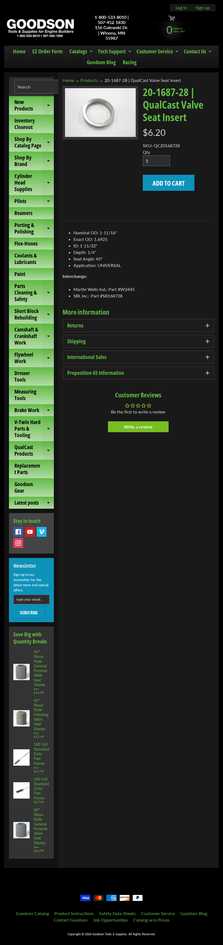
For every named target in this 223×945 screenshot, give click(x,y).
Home (19, 51)
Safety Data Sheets (117, 913)
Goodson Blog (101, 62)
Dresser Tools (22, 376)
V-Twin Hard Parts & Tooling (34, 428)
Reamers (23, 213)
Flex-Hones (26, 243)
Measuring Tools (25, 395)
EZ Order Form (47, 51)
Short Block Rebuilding (34, 314)
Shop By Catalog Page (34, 142)
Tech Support (115, 52)
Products (89, 80)
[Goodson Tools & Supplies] (40, 27)
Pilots (34, 202)
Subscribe (29, 613)
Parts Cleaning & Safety (34, 292)
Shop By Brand (34, 161)
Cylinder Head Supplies (34, 182)
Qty (146, 152)
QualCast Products (34, 450)
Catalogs (81, 52)
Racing (130, 62)
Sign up (203, 7)
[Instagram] (18, 543)
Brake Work (34, 411)
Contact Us (198, 52)
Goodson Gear (23, 487)
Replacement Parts (27, 469)
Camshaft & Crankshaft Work (34, 336)
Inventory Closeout (24, 124)
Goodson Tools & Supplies (109, 934)
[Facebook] (18, 532)
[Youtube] (30, 532)
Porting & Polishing (34, 228)
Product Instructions (74, 913)
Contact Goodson (71, 919)
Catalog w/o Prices (151, 919)
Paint (19, 274)
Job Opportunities (110, 919)
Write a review (138, 426)
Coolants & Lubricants (25, 259)
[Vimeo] (42, 532)
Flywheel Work (34, 358)
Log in (181, 7)
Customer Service (158, 52)
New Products (34, 105)
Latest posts (34, 504)
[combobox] (44, 86)
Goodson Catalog (32, 913)
